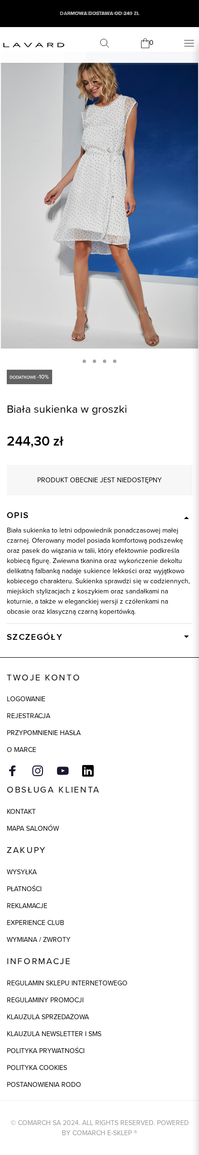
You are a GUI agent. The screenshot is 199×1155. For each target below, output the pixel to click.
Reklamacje (27, 906)
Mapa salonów (33, 828)
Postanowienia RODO (44, 1085)
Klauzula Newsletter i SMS (54, 1034)
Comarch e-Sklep (102, 1133)
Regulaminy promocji (45, 1000)
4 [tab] (114, 361)
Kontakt (21, 812)
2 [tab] (94, 361)
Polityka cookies (37, 1068)
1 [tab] (84, 361)
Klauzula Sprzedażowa (48, 1017)
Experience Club (35, 923)
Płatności (24, 889)
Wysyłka (22, 872)
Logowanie (26, 699)
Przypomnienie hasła (44, 733)
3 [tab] (104, 361)
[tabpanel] (99, 200)
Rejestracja (28, 716)
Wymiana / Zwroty (39, 940)
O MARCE (21, 750)
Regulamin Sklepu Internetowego (67, 983)
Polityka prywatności (46, 1051)
